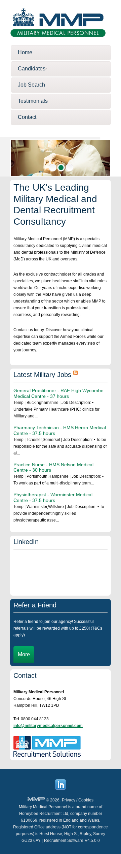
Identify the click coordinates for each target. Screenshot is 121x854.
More (24, 654)
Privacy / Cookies (77, 800)
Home (25, 52)
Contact (27, 117)
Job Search (31, 85)
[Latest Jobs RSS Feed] (75, 375)
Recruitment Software (63, 840)
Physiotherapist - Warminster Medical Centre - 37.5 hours (52, 497)
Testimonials (33, 101)
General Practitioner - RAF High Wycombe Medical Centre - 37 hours (58, 393)
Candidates (31, 68)
